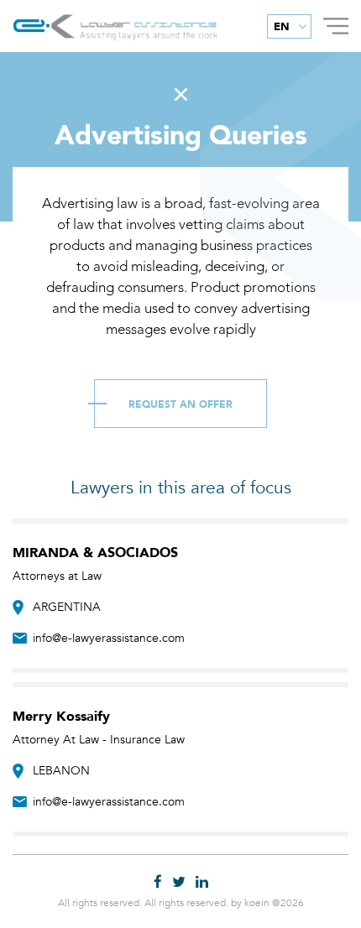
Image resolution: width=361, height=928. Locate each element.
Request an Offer (180, 404)
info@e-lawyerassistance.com (109, 638)
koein (256, 903)
